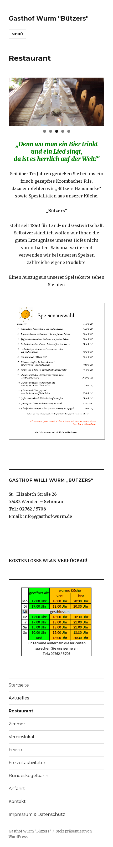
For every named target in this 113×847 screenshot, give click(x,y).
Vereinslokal (21, 736)
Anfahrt (17, 788)
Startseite (19, 685)
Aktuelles (19, 698)
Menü (17, 34)
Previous (15, 100)
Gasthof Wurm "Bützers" (49, 18)
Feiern (15, 749)
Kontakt (17, 801)
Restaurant (21, 710)
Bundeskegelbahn (28, 775)
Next (98, 100)
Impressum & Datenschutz (37, 814)
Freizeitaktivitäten (28, 762)
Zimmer (17, 723)
